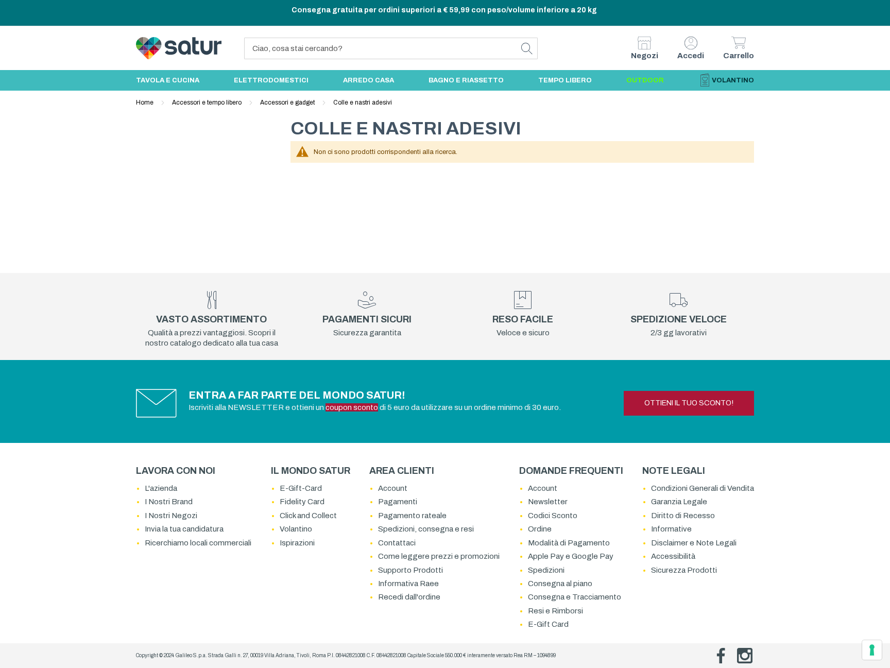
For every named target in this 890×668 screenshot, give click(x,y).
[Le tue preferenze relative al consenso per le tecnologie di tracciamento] (872, 650)
